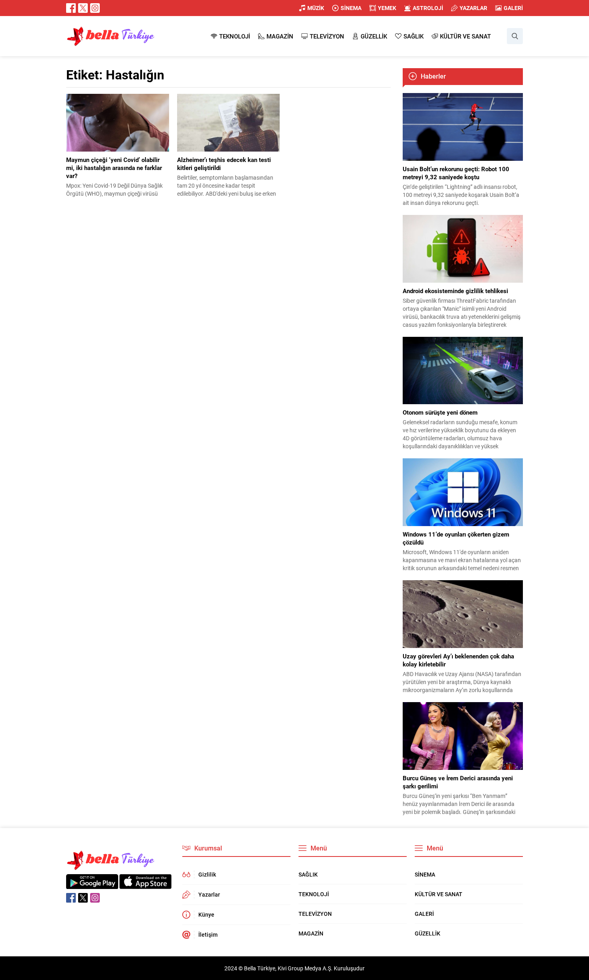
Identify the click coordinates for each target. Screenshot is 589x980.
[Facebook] (71, 8)
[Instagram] (95, 8)
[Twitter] (83, 8)
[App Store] (145, 885)
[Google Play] (92, 885)
